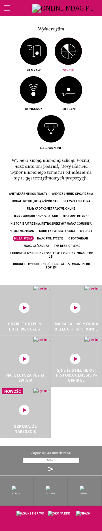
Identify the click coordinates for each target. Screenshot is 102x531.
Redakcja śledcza (35, 246)
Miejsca (86, 231)
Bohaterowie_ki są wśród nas (35, 201)
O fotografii (78, 238)
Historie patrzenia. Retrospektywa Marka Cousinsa (51, 224)
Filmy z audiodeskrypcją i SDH (35, 216)
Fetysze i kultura (76, 201)
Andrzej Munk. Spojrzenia (72, 194)
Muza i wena (23, 238)
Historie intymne (76, 216)
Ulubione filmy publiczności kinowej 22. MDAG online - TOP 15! (51, 265)
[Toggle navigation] (7, 8)
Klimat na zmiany (22, 231)
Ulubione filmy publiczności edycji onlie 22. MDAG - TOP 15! (51, 255)
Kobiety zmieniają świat (57, 231)
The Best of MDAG (67, 246)
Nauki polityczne (50, 238)
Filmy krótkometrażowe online (51, 208)
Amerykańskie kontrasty (28, 194)
